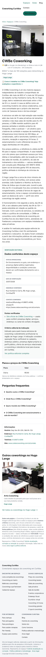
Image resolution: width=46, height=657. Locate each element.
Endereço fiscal (33, 596)
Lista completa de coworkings (13, 577)
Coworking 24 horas (35, 603)
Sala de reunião (33, 590)
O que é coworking (35, 609)
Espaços (26, 3)
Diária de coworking (35, 583)
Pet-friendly (6, 631)
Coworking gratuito (35, 606)
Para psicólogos (8, 624)
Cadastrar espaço (8, 590)
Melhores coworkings (10, 583)
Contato (26, 8)
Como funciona (27, 627)
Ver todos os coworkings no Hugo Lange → (20, 510)
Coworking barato (34, 580)
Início (4, 22)
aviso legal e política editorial (16, 545)
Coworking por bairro (9, 580)
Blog (41, 3)
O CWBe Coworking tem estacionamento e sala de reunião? (22, 414)
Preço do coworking (35, 577)
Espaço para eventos (9, 634)
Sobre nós (25, 624)
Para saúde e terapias (10, 627)
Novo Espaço (30, 13)
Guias (34, 3)
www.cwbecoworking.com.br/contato (22, 443)
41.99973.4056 (17, 440)
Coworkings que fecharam (11, 587)
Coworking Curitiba (11, 8)
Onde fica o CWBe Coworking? (18, 399)
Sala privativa (33, 587)
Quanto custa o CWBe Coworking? (20, 392)
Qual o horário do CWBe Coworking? (21, 406)
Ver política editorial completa (17, 353)
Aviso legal (26, 634)
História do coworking (30, 621)
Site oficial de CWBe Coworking (20, 316)
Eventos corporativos (36, 593)
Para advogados (8, 621)
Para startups (7, 618)
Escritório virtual (34, 600)
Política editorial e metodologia (33, 631)
